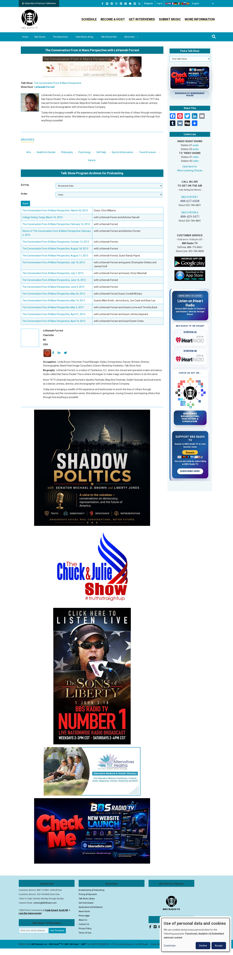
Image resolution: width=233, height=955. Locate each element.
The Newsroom (60, 37)
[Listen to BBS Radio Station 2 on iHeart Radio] (190, 358)
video (196, 157)
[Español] (188, 3)
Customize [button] (170, 945)
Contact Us (84, 924)
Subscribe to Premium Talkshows (40, 3)
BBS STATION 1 (189, 197)
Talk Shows (39, 37)
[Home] (30, 19)
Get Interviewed (142, 19)
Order (24, 193)
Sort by (25, 184)
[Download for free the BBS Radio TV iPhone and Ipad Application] (189, 275)
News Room (84, 911)
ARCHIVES (27, 139)
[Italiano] (178, 3)
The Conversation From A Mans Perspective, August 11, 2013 (55, 255)
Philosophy (67, 152)
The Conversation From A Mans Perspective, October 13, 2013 (55, 241)
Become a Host (113, 19)
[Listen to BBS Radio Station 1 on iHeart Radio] (190, 339)
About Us (83, 920)
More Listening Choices (189, 170)
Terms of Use (85, 933)
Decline (203, 945)
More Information (200, 19)
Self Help (101, 152)
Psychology (84, 152)
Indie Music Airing (84, 37)
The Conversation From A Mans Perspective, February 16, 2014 (56, 224)
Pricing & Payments (88, 894)
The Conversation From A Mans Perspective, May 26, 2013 (53, 293)
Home (25, 37)
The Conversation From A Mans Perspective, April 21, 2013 (53, 314)
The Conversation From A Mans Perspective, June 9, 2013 (53, 286)
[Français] (172, 3)
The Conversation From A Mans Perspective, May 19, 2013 (53, 300)
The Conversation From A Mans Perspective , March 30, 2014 (55, 210)
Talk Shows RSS (109, 37)
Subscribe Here (190, 471)
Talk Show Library (87, 898)
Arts (28, 152)
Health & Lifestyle (46, 152)
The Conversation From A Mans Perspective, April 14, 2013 (53, 321)
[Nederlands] (169, 3)
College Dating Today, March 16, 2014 (42, 217)
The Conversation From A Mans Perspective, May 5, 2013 (53, 307)
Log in (159, 3)
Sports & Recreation (122, 152)
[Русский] (185, 3)
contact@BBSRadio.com (45, 903)
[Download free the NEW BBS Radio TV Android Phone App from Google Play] (189, 261)
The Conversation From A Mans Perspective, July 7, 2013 (52, 273)
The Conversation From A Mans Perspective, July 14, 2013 (53, 262)
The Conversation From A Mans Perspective (57, 83)
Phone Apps (84, 916)
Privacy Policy (85, 928)
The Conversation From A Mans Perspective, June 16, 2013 (54, 280)
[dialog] (195, 935)
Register (148, 3)
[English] (166, 3)
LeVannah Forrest (44, 87)
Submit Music (170, 19)
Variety (92, 160)
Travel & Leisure (147, 152)
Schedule (89, 19)
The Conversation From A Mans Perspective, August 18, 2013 (55, 248)
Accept (219, 945)
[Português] (182, 3)
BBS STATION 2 (189, 212)
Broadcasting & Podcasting (91, 890)
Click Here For (190, 166)
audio (196, 145)
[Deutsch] (175, 3)
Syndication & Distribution (91, 907)
